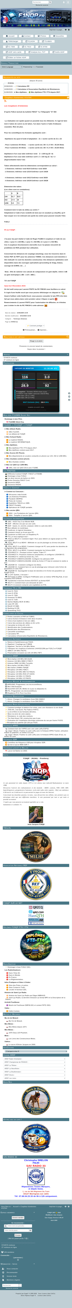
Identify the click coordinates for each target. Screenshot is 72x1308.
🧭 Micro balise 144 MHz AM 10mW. (18, 659)
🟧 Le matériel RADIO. (14, 440)
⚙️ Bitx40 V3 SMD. (12, 606)
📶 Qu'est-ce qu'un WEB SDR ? (17, 745)
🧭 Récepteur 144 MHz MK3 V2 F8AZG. (20, 672)
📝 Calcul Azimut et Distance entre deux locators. (23, 619)
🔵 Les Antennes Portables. (16, 497)
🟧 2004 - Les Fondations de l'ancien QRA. (22, 513)
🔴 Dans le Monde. (13, 975)
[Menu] (68, 2)
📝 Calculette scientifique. (15, 631)
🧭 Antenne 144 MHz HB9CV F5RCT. (19, 661)
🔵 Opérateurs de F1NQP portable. (19, 507)
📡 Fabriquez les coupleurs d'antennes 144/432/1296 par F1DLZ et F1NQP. (33, 648)
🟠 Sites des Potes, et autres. (17, 985)
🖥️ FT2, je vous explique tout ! (16, 536)
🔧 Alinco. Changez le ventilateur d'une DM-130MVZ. (25, 699)
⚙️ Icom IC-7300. (11, 595)
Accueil (16, 1206)
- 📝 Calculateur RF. (22, 86)
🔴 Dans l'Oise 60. (13, 973)
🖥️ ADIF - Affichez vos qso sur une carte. (20, 524)
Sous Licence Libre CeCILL (47, 1293)
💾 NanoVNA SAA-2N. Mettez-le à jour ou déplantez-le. (26, 689)
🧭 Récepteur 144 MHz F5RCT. (17, 670)
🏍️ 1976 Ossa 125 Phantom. (17, 1033)
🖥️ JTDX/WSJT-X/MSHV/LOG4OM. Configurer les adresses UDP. (29, 559)
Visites (36, 355)
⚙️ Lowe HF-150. (11, 604)
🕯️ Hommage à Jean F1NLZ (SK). (18, 967)
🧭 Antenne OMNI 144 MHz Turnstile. (19, 663)
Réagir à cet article (36, 341)
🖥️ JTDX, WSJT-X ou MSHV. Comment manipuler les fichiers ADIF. (30, 550)
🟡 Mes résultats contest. (15, 462)
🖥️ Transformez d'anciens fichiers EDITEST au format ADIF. (27, 580)
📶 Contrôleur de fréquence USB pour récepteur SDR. (25, 742)
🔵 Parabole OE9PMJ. (14, 499)
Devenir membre (18, 1217)
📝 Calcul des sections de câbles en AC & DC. (22, 623)
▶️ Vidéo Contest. (13, 1011)
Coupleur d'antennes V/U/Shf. (18, 98)
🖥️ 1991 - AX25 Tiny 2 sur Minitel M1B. (20, 521)
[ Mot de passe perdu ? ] (18, 1238)
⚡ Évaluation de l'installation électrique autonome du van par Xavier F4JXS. (34, 720)
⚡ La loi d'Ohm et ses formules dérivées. (20, 712)
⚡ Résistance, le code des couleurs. (19, 716)
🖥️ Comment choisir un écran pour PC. (19, 532)
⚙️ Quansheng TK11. (13, 610)
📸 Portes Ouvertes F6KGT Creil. (17, 480)
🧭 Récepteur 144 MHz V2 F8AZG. (18, 678)
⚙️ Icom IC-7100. (11, 599)
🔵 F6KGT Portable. (13, 505)
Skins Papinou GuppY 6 (29, 1295)
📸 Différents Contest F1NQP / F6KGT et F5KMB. (23, 474)
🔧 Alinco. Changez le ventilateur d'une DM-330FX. (24, 701)
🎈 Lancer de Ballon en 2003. (16, 751)
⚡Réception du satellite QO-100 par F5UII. (21, 722)
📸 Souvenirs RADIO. (13, 484)
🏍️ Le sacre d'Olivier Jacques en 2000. (21, 1044)
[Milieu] (69, 396)
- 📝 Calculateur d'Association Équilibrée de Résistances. (37, 89)
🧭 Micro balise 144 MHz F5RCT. (17, 665)
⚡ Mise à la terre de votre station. (18, 714)
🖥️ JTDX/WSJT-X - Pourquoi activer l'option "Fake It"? (25, 552)
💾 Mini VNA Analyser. (13, 686)
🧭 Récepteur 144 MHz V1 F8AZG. (18, 676)
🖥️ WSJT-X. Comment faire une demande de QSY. (24, 583)
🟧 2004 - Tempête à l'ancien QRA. (19, 515)
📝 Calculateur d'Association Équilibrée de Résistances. (26, 636)
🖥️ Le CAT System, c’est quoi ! (16, 574)
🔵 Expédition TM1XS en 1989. (18, 503)
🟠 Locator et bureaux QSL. (16, 989)
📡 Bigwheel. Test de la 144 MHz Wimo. (20, 646)
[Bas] (69, 400)
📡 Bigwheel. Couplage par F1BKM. (18, 644)
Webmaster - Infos (18, 1264)
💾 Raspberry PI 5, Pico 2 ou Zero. (18, 693)
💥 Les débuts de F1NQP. (16, 434)
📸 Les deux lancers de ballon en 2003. (20, 478)
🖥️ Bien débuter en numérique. (16, 528)
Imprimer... (43, 330)
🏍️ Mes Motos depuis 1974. (16, 1027)
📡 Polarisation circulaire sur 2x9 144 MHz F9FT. (23, 653)
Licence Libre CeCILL (44, 1295)
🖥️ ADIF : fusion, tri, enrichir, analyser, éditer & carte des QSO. (28, 526)
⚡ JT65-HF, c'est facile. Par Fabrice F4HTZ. (22, 709)
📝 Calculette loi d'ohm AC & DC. (17, 625)
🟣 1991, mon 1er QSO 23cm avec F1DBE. (22, 468)
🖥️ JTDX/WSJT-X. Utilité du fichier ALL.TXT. (22, 557)
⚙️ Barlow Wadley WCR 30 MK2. (17, 602)
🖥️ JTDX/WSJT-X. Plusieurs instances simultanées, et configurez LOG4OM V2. (35, 554)
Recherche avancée (42, 5)
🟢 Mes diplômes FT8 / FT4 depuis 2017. (21, 448)
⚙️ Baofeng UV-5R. (12, 608)
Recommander (12, 1272)
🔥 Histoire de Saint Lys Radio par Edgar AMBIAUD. (26, 995)
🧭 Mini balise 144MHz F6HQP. (17, 667)
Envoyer (18, 1235)
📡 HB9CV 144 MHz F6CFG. (16, 650)
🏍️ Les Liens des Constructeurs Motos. (21, 1038)
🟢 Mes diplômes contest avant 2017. (20, 450)
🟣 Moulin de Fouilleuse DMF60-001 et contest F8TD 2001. (28, 1005)
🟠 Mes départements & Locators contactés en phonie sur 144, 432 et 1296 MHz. (36, 456)
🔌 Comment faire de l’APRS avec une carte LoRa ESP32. (27, 729)
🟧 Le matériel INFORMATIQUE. (18, 442)
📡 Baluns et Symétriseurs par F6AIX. (19, 642)
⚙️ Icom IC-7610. (11, 591)
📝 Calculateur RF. (12, 634)
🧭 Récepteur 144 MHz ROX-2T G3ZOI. (20, 674)
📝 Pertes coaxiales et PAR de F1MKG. (20, 616)
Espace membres (18, 1212)
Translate (39, 67)
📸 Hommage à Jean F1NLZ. (16, 476)
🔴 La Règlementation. (15, 979)
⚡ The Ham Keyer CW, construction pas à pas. (23, 718)
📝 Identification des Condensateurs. (19, 627)
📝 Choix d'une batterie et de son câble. (20, 621)
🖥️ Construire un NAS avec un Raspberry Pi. (22, 534)
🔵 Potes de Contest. (14, 501)
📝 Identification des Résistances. (18, 629)
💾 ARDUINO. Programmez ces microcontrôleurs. (23, 684)
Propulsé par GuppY (22, 1293)
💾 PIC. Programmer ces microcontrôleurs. (21, 691)
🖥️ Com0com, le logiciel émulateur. (18, 530)
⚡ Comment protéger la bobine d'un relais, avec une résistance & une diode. (34, 707)
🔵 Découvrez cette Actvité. (16, 494)
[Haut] (69, 393)
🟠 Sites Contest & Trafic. (16, 987)
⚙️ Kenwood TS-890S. (13, 597)
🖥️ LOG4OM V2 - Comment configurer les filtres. (23, 565)
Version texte (11, 1276)
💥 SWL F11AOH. (13, 432)
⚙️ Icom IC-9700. (11, 593)
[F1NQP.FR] (36, 18)
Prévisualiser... (31, 330)
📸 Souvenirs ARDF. (12, 482)
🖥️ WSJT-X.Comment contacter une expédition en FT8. (26, 585)
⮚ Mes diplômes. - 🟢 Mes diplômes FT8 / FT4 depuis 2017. (37, 92)
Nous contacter (12, 1269)
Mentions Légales (13, 1280)
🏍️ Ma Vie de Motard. (14, 1021)
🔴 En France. (11, 977)
